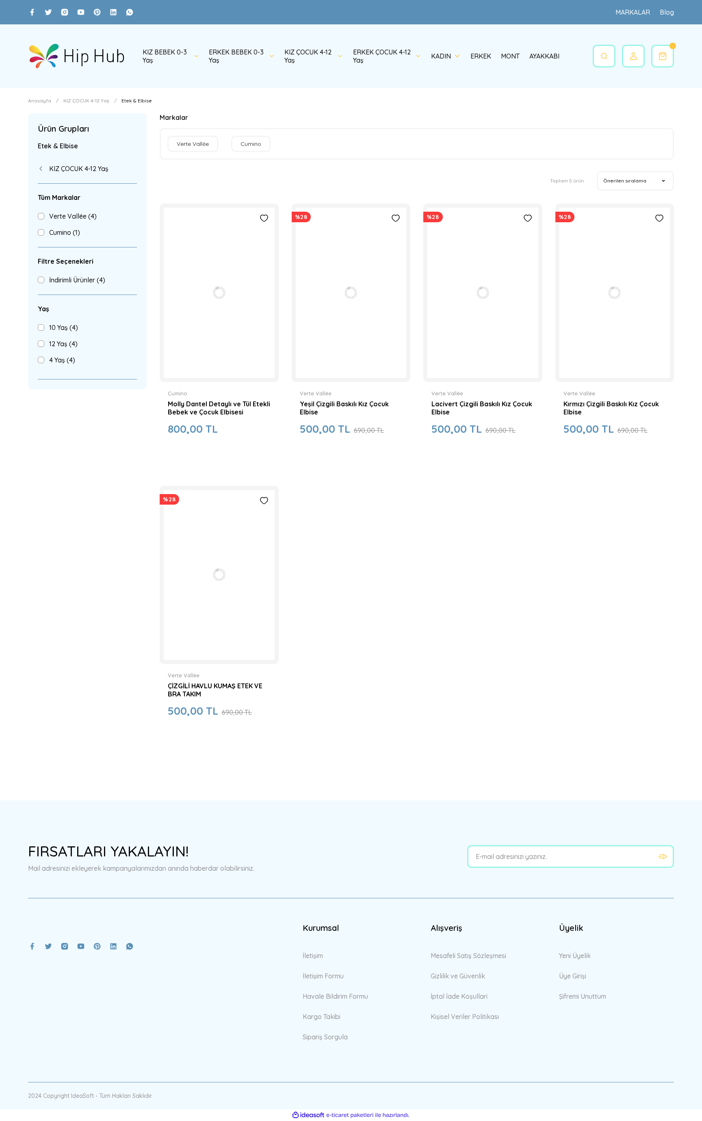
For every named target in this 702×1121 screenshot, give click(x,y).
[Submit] (662, 856)
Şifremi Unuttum (582, 996)
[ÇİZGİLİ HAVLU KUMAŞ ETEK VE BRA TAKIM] (219, 575)
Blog (667, 12)
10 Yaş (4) (63, 327)
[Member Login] (633, 56)
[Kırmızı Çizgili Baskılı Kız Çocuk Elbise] (614, 293)
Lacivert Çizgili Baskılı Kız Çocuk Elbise (481, 408)
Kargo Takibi (321, 1017)
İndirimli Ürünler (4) (77, 280)
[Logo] (76, 56)
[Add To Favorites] (264, 218)
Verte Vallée (316, 393)
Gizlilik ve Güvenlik (458, 976)
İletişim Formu (323, 976)
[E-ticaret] (350, 1115)
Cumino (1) (64, 232)
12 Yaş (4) (63, 344)
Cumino (177, 393)
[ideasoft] (308, 1115)
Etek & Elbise (136, 101)
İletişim (313, 956)
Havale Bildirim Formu (335, 996)
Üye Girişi (572, 976)
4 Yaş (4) (62, 360)
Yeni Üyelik (575, 956)
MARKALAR (632, 12)
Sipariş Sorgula (325, 1037)
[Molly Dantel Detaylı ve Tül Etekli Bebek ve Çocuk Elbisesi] (219, 293)
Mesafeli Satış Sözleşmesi (468, 956)
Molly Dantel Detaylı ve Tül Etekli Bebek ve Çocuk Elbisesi (219, 408)
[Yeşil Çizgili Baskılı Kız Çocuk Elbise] (351, 293)
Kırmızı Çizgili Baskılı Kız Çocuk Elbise (611, 408)
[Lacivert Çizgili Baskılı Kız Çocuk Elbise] (482, 293)
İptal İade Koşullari (459, 996)
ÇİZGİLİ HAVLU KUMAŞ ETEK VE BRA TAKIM (215, 690)
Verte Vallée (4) (73, 216)
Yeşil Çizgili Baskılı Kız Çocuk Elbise (344, 408)
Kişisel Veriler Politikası (465, 1017)
